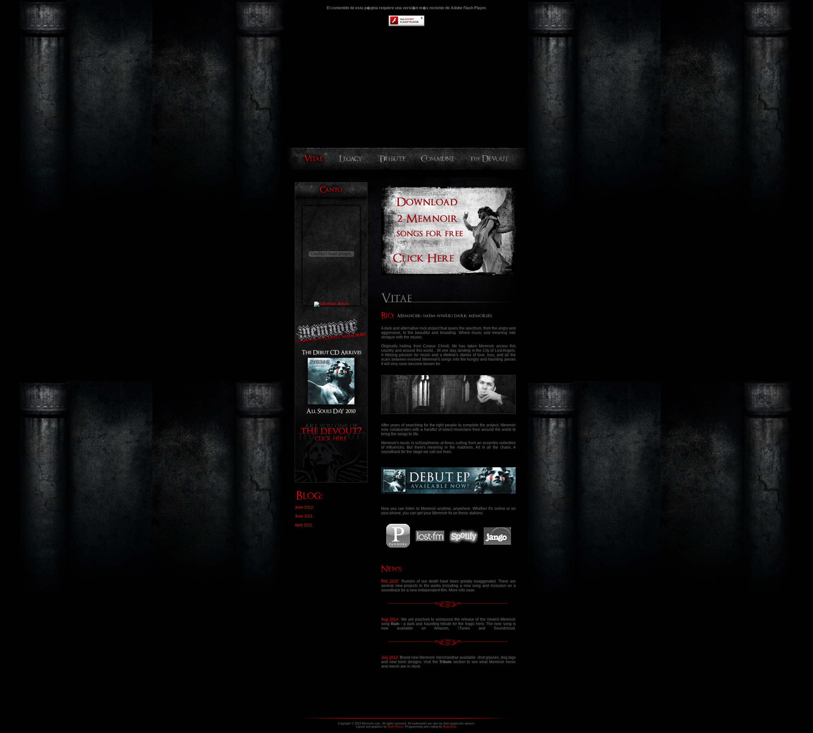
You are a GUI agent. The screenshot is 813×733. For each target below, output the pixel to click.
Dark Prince (395, 726)
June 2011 (304, 516)
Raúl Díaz (449, 726)
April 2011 (303, 525)
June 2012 (304, 507)
